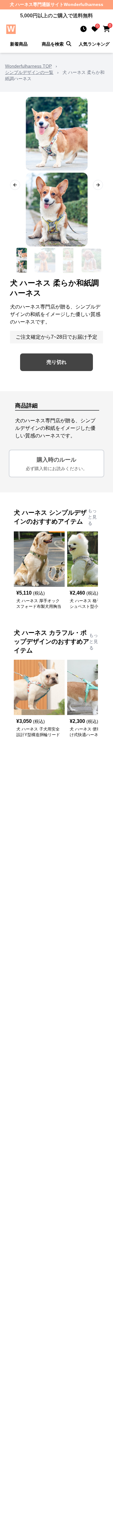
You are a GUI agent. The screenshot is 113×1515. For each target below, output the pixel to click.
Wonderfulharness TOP (28, 66)
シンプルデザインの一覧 (29, 72)
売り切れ (56, 362)
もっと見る (92, 517)
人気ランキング (94, 44)
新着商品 (19, 44)
